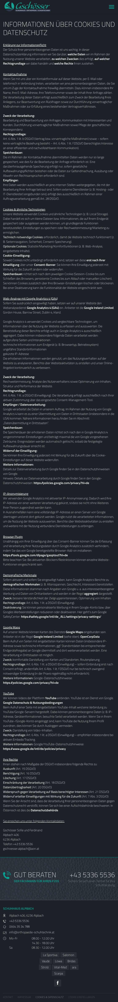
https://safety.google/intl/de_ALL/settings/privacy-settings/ (61, 616)
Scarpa (58, 973)
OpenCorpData (90, 636)
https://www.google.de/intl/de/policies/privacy (34, 748)
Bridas (71, 961)
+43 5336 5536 (92, 874)
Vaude (46, 961)
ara (74, 967)
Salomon (68, 955)
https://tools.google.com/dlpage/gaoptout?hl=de (35, 555)
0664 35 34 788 (19, 926)
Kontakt (8, 997)
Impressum (24, 997)
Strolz (45, 967)
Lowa (58, 961)
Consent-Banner (44, 264)
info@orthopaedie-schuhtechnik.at (31, 932)
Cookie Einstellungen (81, 997)
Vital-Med (60, 967)
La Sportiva (50, 955)
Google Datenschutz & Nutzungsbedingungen (33, 702)
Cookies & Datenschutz (49, 997)
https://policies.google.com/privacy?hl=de (61, 482)
